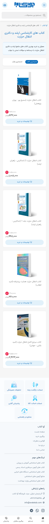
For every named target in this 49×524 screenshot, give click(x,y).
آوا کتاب (44, 25)
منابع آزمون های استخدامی (34, 476)
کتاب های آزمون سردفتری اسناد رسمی (30, 467)
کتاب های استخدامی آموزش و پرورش (31, 462)
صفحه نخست (39, 431)
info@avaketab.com (33, 502)
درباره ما (42, 445)
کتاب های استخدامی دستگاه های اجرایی (29, 471)
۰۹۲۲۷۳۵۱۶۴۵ (36, 498)
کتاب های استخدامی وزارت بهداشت (31, 480)
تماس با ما (40, 449)
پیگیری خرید (40, 436)
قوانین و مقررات (39, 440)
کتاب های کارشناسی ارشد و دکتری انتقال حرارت (24, 34)
